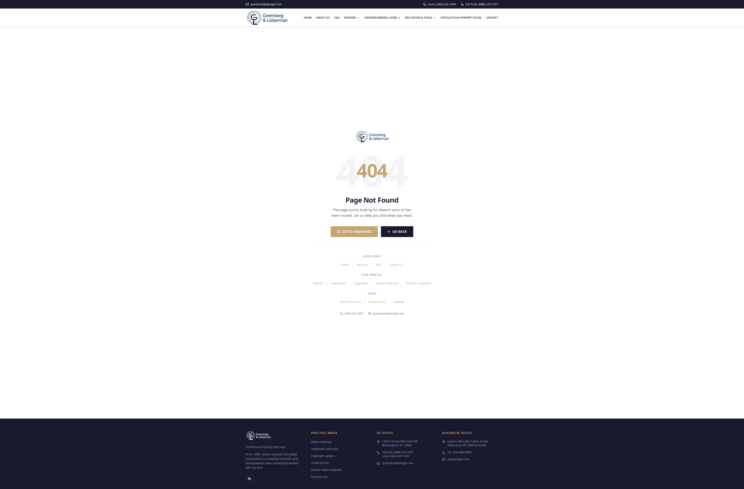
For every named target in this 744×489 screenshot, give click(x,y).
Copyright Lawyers (323, 456)
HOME (308, 17)
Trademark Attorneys (324, 449)
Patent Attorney (321, 442)
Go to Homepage (357, 232)
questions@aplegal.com (388, 313)
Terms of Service (350, 302)
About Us (362, 264)
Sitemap (399, 302)
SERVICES (350, 17)
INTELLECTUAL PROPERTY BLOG (461, 17)
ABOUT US (323, 17)
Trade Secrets (320, 463)
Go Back (400, 232)
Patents (318, 283)
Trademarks (338, 283)
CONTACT (492, 17)
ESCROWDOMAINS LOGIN (380, 17)
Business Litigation (418, 283)
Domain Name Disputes (326, 470)
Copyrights (361, 283)
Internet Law (319, 477)
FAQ (336, 17)
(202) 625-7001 (354, 313)
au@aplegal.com (458, 459)
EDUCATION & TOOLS (418, 17)
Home (345, 264)
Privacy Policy (377, 302)
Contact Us (396, 264)
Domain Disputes (387, 283)
